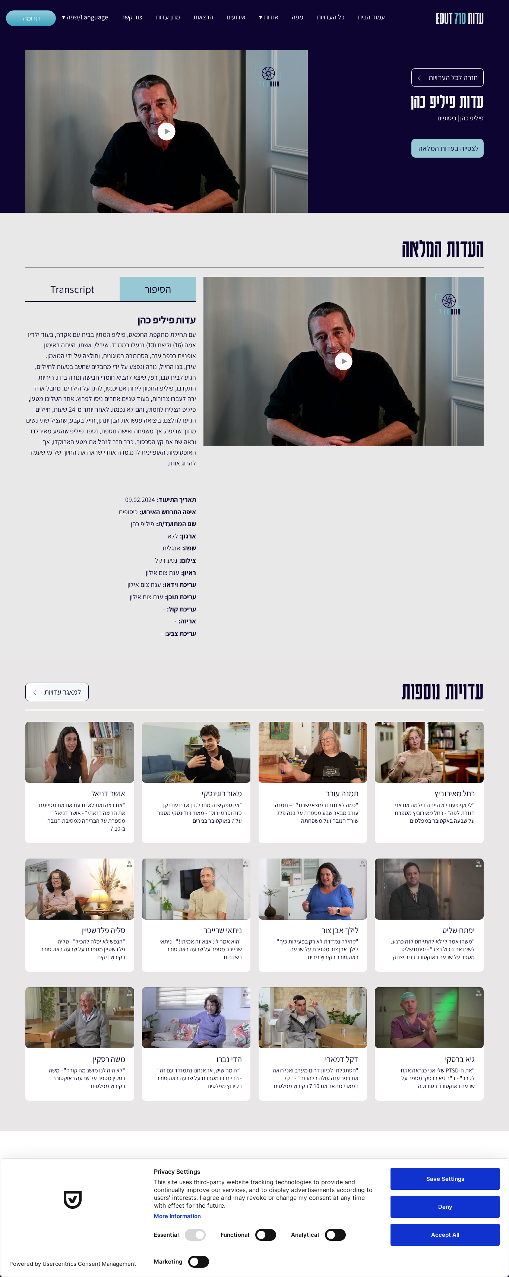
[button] (268, 17)
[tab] (158, 289)
